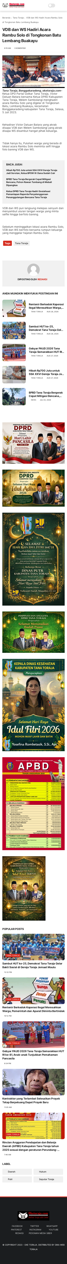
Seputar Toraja (46, 1179)
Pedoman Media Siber (40, 1233)
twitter (34, 1226)
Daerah (11, 1171)
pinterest (16, 1229)
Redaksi (19, 1233)
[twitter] (11, 253)
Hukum (42, 1171)
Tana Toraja (18, 17)
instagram (35, 1229)
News (33, 400)
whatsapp (51, 1226)
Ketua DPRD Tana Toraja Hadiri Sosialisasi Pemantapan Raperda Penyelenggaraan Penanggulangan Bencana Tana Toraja (28, 194)
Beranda (6, 17)
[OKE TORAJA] (13, 7)
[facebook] (5, 253)
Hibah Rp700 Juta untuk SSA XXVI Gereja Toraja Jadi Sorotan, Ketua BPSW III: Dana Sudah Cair (31, 172)
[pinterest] (23, 253)
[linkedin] (30, 253)
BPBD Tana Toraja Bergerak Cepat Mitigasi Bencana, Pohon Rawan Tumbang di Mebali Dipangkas (29, 182)
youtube (53, 1229)
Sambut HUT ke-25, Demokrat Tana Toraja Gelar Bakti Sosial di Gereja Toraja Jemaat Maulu (46, 328)
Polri (9, 1179)
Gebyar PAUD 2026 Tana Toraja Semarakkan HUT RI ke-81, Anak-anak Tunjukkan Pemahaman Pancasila (45, 350)
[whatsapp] (17, 253)
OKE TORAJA (30, 1245)
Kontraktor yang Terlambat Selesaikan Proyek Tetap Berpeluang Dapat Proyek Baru (31, 1100)
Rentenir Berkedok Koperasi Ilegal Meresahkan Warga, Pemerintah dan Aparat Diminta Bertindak (46, 306)
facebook (17, 1226)
